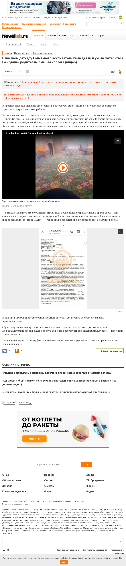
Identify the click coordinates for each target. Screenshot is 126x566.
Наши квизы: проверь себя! (34, 24)
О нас (5, 475)
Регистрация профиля (95, 17)
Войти (112, 17)
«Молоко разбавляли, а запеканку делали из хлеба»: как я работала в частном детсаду (56, 372)
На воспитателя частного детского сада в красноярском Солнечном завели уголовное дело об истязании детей (62, 96)
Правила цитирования (68, 549)
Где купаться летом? (12, 27)
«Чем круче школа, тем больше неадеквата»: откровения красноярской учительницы (56, 392)
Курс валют (63, 17)
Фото (47, 491)
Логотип (7, 486)
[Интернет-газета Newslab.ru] (15, 35)
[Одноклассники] (8, 550)
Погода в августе (10, 24)
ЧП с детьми (9, 402)
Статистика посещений (95, 549)
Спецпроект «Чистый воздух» (63, 24)
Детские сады (25, 402)
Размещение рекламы (117, 551)
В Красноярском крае (42, 52)
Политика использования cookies (16, 504)
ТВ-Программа (95, 480)
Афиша (90, 475)
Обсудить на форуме (111, 351)
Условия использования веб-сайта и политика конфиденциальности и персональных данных (43, 501)
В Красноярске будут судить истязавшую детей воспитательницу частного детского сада (60, 83)
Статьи (48, 480)
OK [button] (63, 562)
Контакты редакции (14, 491)
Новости (8, 52)
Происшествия (21, 52)
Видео (90, 491)
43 (27, 71)
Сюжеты (49, 486)
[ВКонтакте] (4, 550)
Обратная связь (11, 480)
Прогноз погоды (32, 17)
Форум (90, 486)
